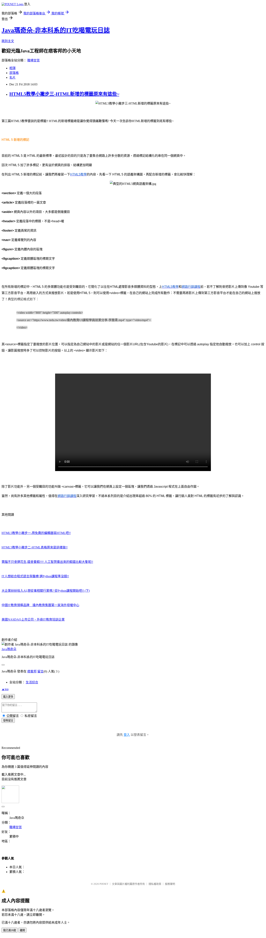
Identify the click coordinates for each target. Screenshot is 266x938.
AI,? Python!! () (46, 590)
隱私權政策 (155, 883)
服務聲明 (170, 883)
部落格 (14, 72)
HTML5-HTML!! (36, 533)
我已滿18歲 (9, 930)
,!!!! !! (47, 561)
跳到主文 (8, 41)
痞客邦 (32, 671)
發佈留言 (8, 720)
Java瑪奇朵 (9, 649)
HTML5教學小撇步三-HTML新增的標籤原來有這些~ (64, 94)
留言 (40, 671)
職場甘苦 (33, 60)
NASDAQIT (33, 619)
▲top (5, 689)
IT (40, 605)
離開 (22, 930)
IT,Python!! (35, 576)
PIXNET (104, 883)
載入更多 (8, 696)
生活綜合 (32, 682)
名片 (12, 77)
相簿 (12, 68)
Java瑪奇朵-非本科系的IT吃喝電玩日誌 (56, 30)
